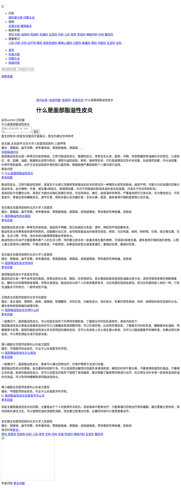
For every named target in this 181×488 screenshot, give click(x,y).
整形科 (109, 34)
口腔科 (77, 43)
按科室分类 (15, 17)
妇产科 (32, 43)
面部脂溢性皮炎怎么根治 (20, 352)
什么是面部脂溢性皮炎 (19, 173)
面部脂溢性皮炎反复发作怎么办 (25, 395)
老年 (73, 34)
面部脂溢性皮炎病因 (17, 216)
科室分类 (14, 54)
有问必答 (42, 100)
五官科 (53, 34)
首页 (11, 50)
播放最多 (26, 26)
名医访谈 (14, 26)
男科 (11, 34)
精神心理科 (65, 43)
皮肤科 (25, 34)
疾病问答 (14, 62)
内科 (61, 34)
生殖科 (44, 34)
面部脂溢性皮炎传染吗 (19, 263)
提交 (36, 131)
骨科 (94, 43)
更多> (16, 429)
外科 (101, 34)
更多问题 (19, 483)
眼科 (39, 43)
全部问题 (54, 100)
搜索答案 (7, 76)
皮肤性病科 (50, 43)
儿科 (67, 34)
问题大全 (29, 17)
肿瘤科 (86, 43)
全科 (119, 43)
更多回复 (7, 177)
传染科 (81, 34)
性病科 (34, 34)
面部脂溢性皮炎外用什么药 (22, 310)
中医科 (102, 43)
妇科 (18, 34)
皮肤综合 (77, 100)
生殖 (61, 434)
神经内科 (92, 34)
